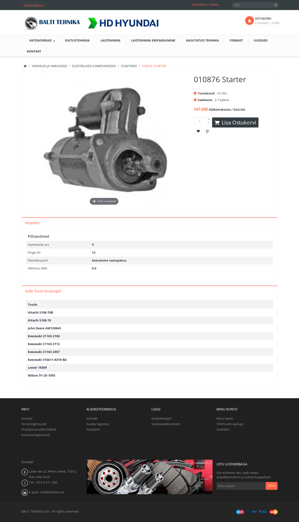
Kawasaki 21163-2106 (44, 336)
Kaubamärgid (161, 418)
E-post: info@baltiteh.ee (46, 492)
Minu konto (224, 418)
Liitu (271, 486)
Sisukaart (93, 429)
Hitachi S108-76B (40, 312)
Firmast (26, 418)
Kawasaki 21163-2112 (44, 344)
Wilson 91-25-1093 (41, 375)
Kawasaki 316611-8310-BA (47, 360)
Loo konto (199, 4)
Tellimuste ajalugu (230, 424)
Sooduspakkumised (165, 424)
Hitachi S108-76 (39, 320)
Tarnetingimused (33, 424)
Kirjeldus (32, 222)
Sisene (214, 4)
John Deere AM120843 (44, 328)
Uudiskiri (223, 429)
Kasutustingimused (35, 435)
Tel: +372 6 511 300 (43, 482)
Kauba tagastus (97, 424)
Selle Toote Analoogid (43, 290)
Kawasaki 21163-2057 (44, 352)
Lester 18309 (37, 367)
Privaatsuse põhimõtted (38, 429)
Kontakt (92, 418)
